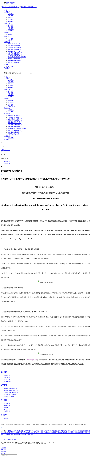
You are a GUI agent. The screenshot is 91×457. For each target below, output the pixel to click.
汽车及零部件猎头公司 (15, 45)
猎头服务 (7, 23)
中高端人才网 (12, 431)
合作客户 (7, 64)
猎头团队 (11, 21)
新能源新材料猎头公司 (15, 47)
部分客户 (11, 66)
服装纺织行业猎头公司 (15, 53)
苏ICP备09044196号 (10, 439)
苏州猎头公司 (33, 431)
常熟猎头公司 (20, 434)
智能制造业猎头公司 (14, 44)
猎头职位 (7, 32)
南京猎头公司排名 (29, 433)
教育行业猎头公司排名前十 (14, 433)
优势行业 (7, 42)
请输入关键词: (9, 73)
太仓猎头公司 (29, 434)
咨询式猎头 (11, 30)
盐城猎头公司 (81, 433)
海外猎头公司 (12, 434)
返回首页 (3, 453)
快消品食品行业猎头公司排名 (17, 57)
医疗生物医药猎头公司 (15, 49)
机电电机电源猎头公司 (15, 55)
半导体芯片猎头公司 (14, 51)
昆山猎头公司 (64, 431)
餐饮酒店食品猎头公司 (15, 58)
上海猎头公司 (42, 431)
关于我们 (7, 12)
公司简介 (11, 14)
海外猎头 (11, 27)
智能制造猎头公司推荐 (42, 433)
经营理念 (11, 19)
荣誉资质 (11, 17)
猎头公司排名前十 (74, 431)
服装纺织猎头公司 (54, 433)
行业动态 (11, 38)
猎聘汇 (48, 431)
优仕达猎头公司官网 (22, 431)
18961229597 (10, 4)
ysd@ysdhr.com (10, 2)
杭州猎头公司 (64, 433)
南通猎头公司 (73, 433)
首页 (5, 10)
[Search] (31, 73)
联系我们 (7, 68)
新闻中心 (7, 36)
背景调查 (11, 29)
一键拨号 (3, 448)
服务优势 (11, 16)
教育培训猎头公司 (13, 62)
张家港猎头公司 (55, 431)
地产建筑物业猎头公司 (15, 60)
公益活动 (11, 40)
